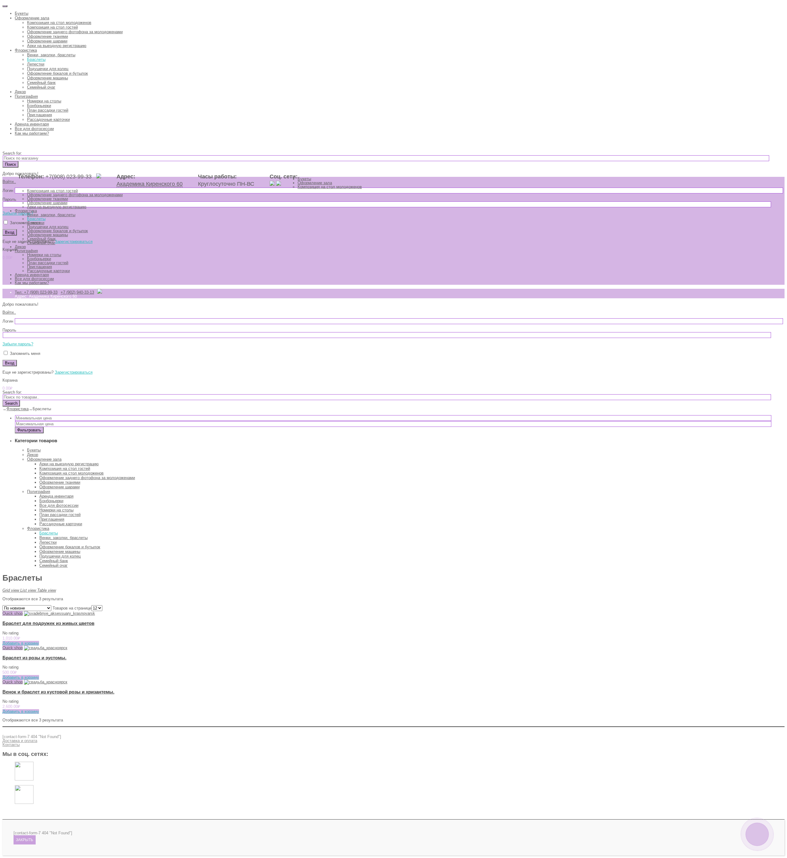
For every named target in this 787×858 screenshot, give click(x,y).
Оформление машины (47, 78)
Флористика (26, 50)
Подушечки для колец (47, 68)
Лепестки (35, 64)
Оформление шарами (47, 41)
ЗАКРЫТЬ (24, 840)
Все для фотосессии (34, 128)
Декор (20, 91)
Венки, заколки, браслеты (51, 55)
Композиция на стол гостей (52, 27)
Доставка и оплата (19, 740)
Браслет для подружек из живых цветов (48, 623)
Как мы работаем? (32, 133)
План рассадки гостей (47, 110)
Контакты (11, 744)
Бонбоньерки (39, 105)
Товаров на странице (72, 608)
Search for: (12, 153)
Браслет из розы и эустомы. (34, 657)
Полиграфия (26, 96)
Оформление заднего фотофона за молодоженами (75, 32)
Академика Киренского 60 (150, 184)
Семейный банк (41, 82)
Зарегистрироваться (74, 241)
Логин (7, 190)
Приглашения (39, 115)
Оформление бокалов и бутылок (57, 73)
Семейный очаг (41, 87)
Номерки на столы (44, 101)
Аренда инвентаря (32, 124)
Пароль (9, 199)
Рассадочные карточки (48, 119)
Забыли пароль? (17, 213)
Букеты (21, 13)
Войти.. (9, 181)
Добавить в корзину (20, 643)
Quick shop (12, 613)
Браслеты (36, 59)
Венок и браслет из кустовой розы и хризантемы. (58, 691)
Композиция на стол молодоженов (59, 22)
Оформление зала (32, 18)
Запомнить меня (24, 222)
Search (11, 403)
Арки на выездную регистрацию (56, 45)
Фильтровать (29, 430)
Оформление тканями (47, 36)
